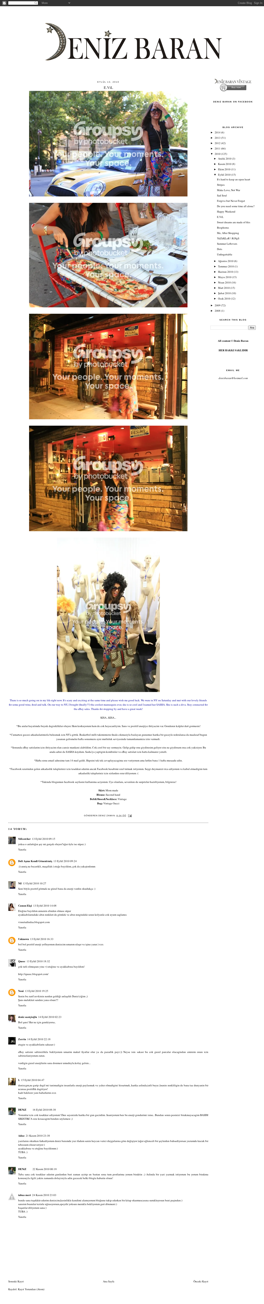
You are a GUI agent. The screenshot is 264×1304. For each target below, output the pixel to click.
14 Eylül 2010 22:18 (39, 1039)
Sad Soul (222, 195)
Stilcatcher (24, 839)
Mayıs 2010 (225, 277)
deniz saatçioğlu (27, 1017)
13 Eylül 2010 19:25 (36, 991)
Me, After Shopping (228, 233)
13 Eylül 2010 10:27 (34, 883)
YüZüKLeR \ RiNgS (228, 238)
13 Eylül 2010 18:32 (38, 961)
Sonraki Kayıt (16, 1281)
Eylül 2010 (224, 174)
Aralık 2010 (225, 158)
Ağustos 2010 (226, 261)
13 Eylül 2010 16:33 (41, 939)
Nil (20, 883)
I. (19, 1080)
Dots (219, 249)
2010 (218, 154)
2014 (218, 132)
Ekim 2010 (224, 169)
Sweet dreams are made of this (233, 222)
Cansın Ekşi (25, 905)
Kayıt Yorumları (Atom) (31, 1289)
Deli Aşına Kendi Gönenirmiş (35, 861)
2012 (218, 143)
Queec (21, 961)
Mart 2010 (224, 288)
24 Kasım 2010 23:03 (44, 1195)
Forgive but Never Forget (231, 201)
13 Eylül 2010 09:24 (65, 861)
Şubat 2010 (224, 293)
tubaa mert (24, 1195)
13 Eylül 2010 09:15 (43, 839)
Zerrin (22, 1039)
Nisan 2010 (224, 282)
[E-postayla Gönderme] (130, 815)
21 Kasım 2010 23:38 (38, 1135)
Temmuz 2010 (226, 266)
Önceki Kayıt (200, 1281)
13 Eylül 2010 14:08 (45, 905)
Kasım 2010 (225, 164)
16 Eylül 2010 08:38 (44, 1109)
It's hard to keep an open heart (233, 179)
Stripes (221, 185)
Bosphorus (223, 227)
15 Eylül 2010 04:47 (32, 1080)
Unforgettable (224, 254)
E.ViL (220, 217)
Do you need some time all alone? (236, 206)
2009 (218, 305)
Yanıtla (22, 849)
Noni (21, 991)
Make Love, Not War (228, 190)
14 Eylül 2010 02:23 (49, 1017)
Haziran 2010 (226, 272)
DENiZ (22, 1109)
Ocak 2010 (224, 298)
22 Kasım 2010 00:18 (45, 1169)
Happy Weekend (226, 211)
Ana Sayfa (108, 1281)
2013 (218, 138)
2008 (218, 310)
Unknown (23, 939)
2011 (218, 148)
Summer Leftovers (227, 244)
